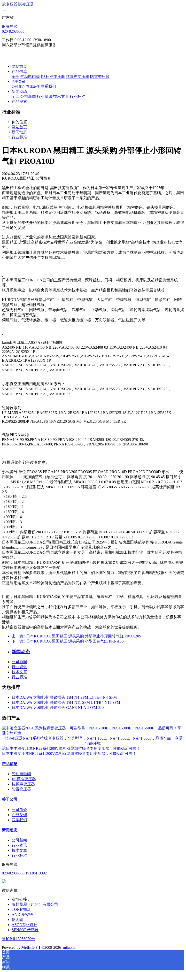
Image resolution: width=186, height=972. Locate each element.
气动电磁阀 (21, 774)
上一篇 (76, 636)
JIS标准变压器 (24, 779)
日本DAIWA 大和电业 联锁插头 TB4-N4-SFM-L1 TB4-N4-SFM (64, 697)
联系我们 (19, 820)
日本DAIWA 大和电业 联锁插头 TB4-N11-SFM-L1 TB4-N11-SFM (66, 702)
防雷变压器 (21, 789)
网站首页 (19, 66)
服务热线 (9, 26)
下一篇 (68, 641)
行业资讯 (19, 667)
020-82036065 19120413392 (24, 873)
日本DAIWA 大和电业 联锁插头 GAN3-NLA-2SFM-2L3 (58, 707)
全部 (15, 77)
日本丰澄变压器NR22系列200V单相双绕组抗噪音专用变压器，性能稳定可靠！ (69, 753)
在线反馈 (19, 815)
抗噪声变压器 (23, 784)
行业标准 (19, 137)
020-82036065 (13, 31)
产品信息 (9, 764)
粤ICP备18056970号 (18, 939)
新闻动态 (19, 132)
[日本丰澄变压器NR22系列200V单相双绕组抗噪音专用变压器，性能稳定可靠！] (71, 748)
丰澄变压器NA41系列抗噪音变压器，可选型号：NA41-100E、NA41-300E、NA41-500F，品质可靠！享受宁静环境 (93, 740)
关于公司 (9, 799)
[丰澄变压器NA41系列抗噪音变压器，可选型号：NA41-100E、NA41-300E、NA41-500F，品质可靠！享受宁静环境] (93, 733)
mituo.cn (69, 947)
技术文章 (19, 672)
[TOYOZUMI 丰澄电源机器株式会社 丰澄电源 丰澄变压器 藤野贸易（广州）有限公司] (93, 4)
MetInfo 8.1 (30, 947)
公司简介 (19, 810)
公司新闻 (19, 662)
